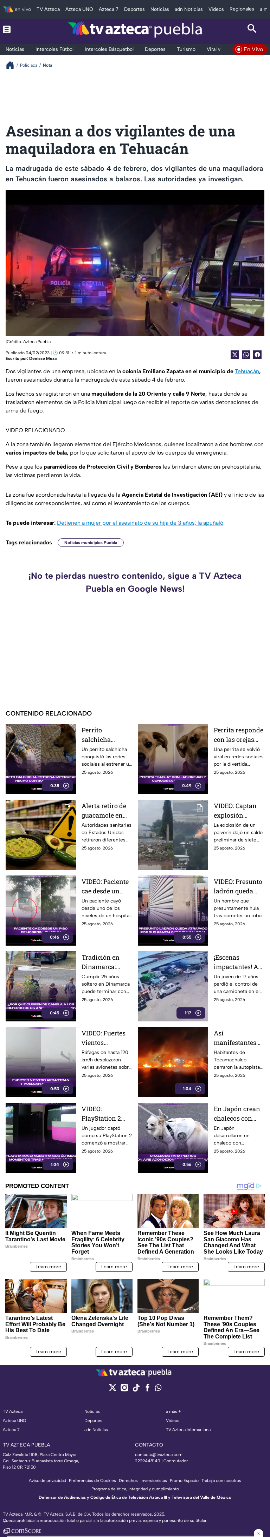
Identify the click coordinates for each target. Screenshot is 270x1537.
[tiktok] (135, 1390)
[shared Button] (246, 354)
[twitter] (112, 1390)
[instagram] (124, 1390)
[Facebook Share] (257, 354)
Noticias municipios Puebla (90, 542)
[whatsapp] (158, 1389)
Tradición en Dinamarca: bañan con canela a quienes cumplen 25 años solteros (107, 962)
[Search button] (252, 29)
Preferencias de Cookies (92, 1480)
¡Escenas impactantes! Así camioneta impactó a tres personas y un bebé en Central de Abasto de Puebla (238, 962)
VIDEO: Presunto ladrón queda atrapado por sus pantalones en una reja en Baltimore (239, 886)
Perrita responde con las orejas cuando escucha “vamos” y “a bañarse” (238, 735)
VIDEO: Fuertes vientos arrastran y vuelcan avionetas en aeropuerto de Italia (104, 1038)
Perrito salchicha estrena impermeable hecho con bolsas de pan (102, 735)
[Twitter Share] (235, 354)
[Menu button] (18, 29)
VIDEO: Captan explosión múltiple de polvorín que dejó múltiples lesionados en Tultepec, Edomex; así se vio (235, 810)
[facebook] (147, 1390)
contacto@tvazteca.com (158, 1454)
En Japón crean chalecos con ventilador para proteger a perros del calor (239, 1114)
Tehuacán (247, 371)
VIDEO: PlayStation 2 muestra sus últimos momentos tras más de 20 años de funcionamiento (105, 1114)
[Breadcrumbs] (13, 65)
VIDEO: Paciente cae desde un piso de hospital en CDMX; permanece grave (105, 886)
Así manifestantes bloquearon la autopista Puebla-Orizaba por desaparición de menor (239, 1038)
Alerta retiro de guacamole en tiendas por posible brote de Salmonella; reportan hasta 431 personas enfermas (105, 810)
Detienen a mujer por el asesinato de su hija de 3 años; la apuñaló (140, 522)
